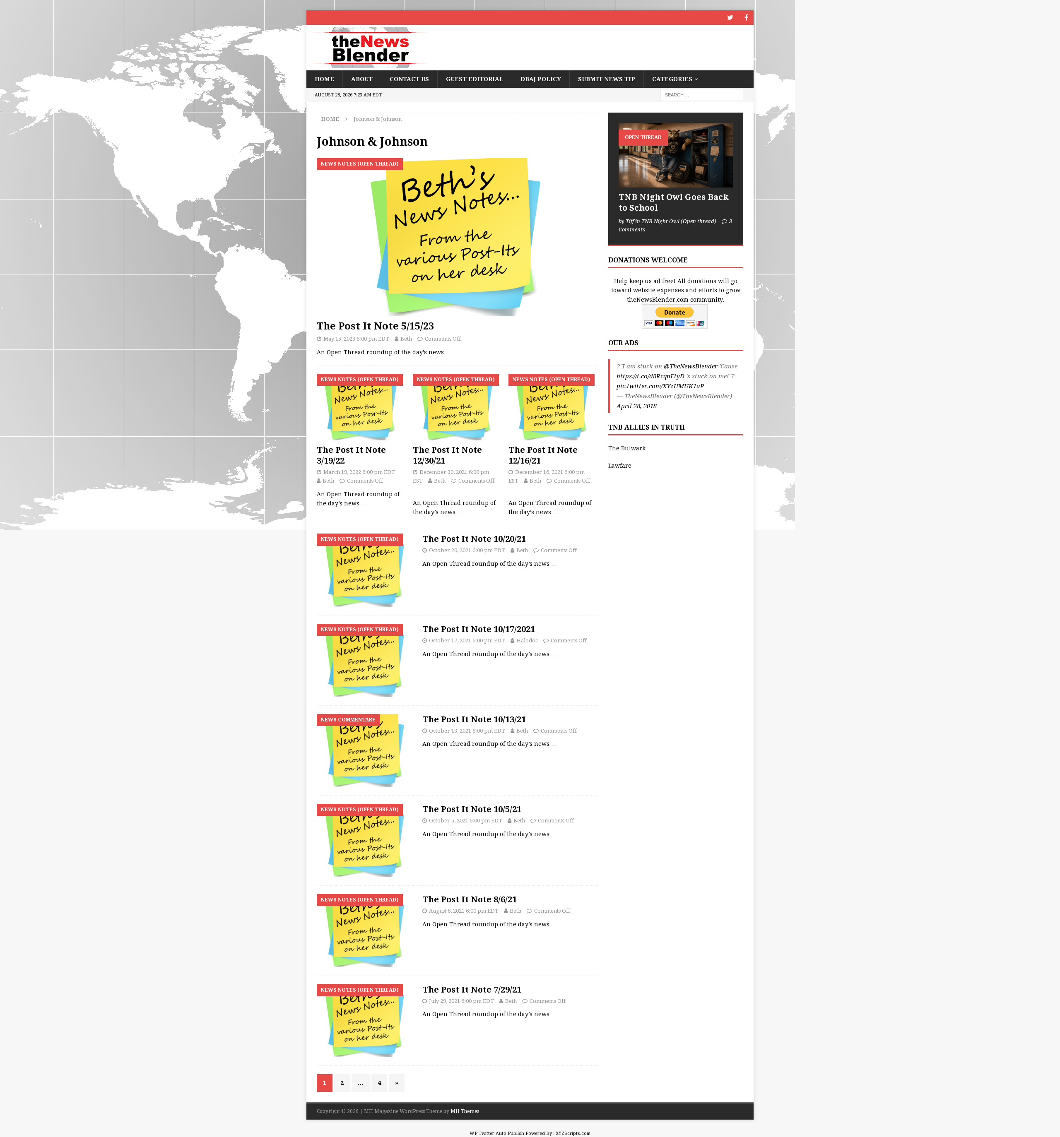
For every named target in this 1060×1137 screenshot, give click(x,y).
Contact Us (409, 79)
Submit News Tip (606, 79)
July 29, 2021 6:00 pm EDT (461, 1001)
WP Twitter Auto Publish (497, 1133)
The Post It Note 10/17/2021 (478, 629)
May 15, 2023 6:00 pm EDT (356, 339)
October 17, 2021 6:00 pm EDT (467, 640)
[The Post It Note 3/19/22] (361, 407)
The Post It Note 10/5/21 (471, 809)
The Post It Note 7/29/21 (471, 990)
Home (324, 79)
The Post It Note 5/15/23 (375, 326)
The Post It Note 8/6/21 (469, 899)
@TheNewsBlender (691, 366)
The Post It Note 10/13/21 (474, 719)
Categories (672, 79)
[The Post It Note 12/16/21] (552, 407)
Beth (406, 339)
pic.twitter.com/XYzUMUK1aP (660, 386)
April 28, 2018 (637, 406)
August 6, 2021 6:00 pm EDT (464, 911)
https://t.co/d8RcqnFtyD (650, 376)
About (362, 79)
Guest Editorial (475, 79)
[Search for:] (701, 94)
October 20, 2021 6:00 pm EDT (467, 550)
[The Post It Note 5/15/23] (457, 237)
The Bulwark (627, 448)
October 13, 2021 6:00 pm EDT (467, 731)
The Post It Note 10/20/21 (474, 539)
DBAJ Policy (540, 79)
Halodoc (527, 640)
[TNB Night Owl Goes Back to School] (676, 155)
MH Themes (464, 1111)
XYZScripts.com (573, 1133)
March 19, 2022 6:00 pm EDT (359, 472)
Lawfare (619, 465)
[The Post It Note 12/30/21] (457, 407)
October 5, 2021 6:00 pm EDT (465, 820)
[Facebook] (746, 17)
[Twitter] (730, 17)
